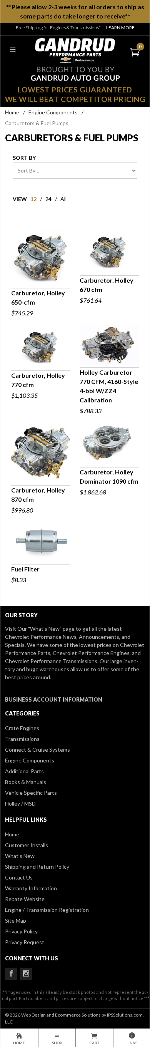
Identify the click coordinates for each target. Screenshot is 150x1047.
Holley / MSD (20, 803)
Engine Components (53, 112)
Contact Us (19, 877)
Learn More (120, 27)
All (63, 199)
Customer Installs (26, 845)
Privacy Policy (21, 931)
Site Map (15, 920)
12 (33, 199)
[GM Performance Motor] (75, 49)
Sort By (24, 157)
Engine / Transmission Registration (47, 909)
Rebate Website (25, 899)
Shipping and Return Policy (37, 866)
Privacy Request (24, 942)
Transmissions (22, 738)
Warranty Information (31, 888)
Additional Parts (24, 771)
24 (48, 199)
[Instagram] (26, 974)
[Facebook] (11, 974)
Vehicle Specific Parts (31, 792)
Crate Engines (22, 728)
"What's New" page (51, 628)
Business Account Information (53, 699)
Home (12, 112)
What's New (20, 856)
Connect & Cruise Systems (37, 749)
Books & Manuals (25, 782)
